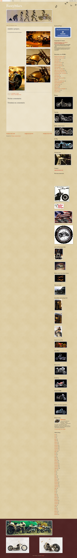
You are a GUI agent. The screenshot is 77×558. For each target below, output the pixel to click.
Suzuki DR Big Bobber (58, 82)
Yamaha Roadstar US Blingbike (59, 88)
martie (55, 440)
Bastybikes (14, 5)
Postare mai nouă (10, 133)
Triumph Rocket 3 (57, 84)
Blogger (43, 555)
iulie (55, 434)
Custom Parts (56, 59)
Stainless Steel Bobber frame (16, 94)
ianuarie (55, 443)
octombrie (56, 448)
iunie (55, 436)
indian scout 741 (57, 90)
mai (55, 437)
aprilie (55, 439)
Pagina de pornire (29, 133)
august (55, 451)
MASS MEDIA (56, 76)
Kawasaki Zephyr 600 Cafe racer (60, 71)
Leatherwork (56, 74)
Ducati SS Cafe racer (58, 64)
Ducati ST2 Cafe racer (58, 65)
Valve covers (56, 85)
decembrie (56, 445)
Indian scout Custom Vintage (59, 70)
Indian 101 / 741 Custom (58, 68)
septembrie (56, 449)
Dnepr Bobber (56, 61)
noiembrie (56, 446)
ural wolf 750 (56, 91)
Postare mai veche (47, 133)
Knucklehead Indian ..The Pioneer (60, 73)
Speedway (56, 79)
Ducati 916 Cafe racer (58, 62)
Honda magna (56, 67)
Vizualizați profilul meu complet (59, 429)
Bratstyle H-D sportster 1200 (59, 56)
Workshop (56, 87)
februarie (55, 442)
